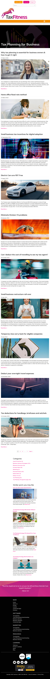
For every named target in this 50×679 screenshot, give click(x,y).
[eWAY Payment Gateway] (25, 667)
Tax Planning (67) (17, 477)
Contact (15, 607)
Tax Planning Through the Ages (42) (22, 479)
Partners (15, 610)
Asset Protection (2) (18, 461)
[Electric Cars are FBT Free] (25, 189)
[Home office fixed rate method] (25, 108)
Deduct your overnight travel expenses (17, 373)
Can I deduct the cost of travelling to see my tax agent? (24, 255)
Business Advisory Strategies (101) (21, 463)
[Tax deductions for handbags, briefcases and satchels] (25, 427)
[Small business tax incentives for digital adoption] (25, 148)
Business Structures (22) (19, 465)
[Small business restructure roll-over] (25, 308)
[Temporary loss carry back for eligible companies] (25, 348)
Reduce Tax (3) (16, 475)
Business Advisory (17, 639)
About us (15, 603)
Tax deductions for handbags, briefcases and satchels (24, 413)
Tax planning (16, 615)
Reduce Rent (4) (17, 473)
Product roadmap (17, 646)
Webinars (15, 645)
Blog (14, 649)
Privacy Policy (41, 674)
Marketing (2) (16, 469)
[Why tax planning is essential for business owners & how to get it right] (25, 69)
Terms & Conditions (32, 674)
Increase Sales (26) (17, 467)
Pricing (14, 605)
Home (14, 602)
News (14, 648)
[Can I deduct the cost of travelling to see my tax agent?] (25, 269)
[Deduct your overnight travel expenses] (25, 387)
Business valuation (17, 620)
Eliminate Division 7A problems (14, 215)
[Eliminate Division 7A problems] (25, 229)
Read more (27, 504)
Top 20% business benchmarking (21, 617)
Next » (31, 451)
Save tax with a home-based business (22, 487)
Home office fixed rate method (14, 94)
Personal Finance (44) (18, 471)
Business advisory (17, 619)
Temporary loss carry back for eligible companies (21, 334)
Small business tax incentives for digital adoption (22, 134)
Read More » (4, 88)
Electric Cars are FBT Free (12, 175)
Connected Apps (17, 608)
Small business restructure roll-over (16, 294)
